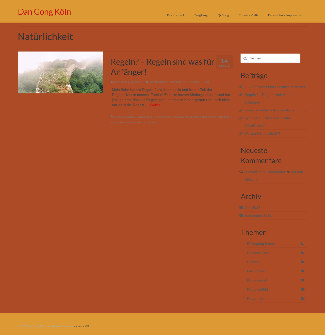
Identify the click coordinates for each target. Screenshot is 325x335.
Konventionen (175, 116)
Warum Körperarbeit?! (262, 133)
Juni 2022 (252, 208)
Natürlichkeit (209, 116)
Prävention (255, 298)
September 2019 (258, 215)
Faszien (194, 81)
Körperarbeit (257, 280)
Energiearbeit (144, 116)
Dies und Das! (178, 81)
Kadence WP (81, 326)
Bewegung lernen (261, 244)
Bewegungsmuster (124, 116)
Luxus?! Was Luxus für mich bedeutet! (275, 87)
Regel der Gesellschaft (133, 122)
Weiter (155, 105)
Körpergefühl (193, 116)
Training (152, 122)
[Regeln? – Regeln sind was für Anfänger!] (60, 72)
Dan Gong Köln (44, 11)
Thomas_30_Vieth (130, 81)
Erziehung (160, 116)
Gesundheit (256, 271)
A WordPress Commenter (265, 172)
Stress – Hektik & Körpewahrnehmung (275, 110)
